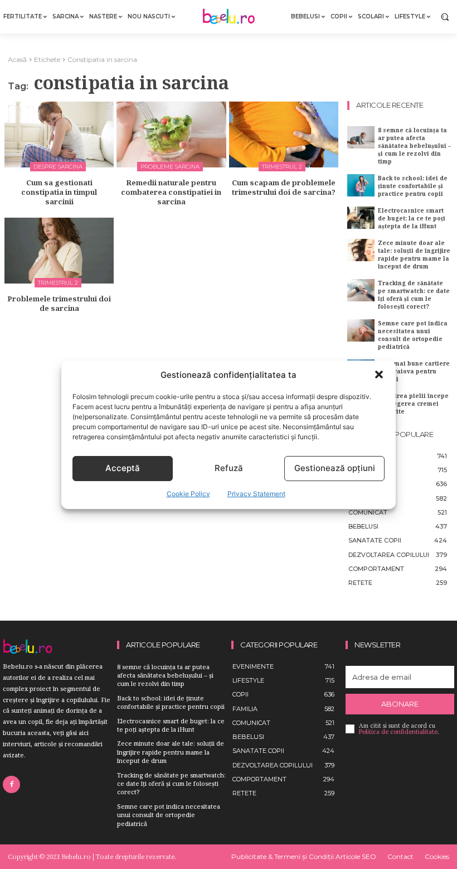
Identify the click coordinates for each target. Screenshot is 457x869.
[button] (379, 374)
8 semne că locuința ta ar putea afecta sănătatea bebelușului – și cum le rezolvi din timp (414, 145)
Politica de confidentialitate (398, 732)
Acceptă (122, 468)
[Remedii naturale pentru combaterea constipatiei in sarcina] (171, 134)
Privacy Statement (256, 493)
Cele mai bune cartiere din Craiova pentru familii (414, 371)
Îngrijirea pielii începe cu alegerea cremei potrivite (413, 403)
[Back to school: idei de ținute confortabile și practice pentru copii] (361, 185)
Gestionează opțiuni (334, 468)
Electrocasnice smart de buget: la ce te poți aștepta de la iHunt (411, 218)
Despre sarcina (57, 166)
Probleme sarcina (170, 166)
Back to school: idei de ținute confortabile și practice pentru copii (413, 186)
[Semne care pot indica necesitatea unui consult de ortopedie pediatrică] (361, 330)
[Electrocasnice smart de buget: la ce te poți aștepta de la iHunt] (361, 217)
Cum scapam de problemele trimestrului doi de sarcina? (284, 187)
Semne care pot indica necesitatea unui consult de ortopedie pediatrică (413, 335)
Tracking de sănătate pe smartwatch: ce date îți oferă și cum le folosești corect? (414, 294)
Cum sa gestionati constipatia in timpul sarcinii (59, 192)
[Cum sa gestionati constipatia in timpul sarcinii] (59, 134)
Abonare (400, 703)
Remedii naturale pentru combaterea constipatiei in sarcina (171, 192)
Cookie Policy (188, 493)
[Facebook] (11, 784)
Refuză (229, 468)
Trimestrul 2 (282, 166)
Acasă (17, 59)
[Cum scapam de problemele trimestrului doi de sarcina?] (283, 134)
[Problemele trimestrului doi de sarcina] (59, 251)
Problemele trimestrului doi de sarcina (59, 303)
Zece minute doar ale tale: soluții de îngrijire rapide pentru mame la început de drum (414, 254)
